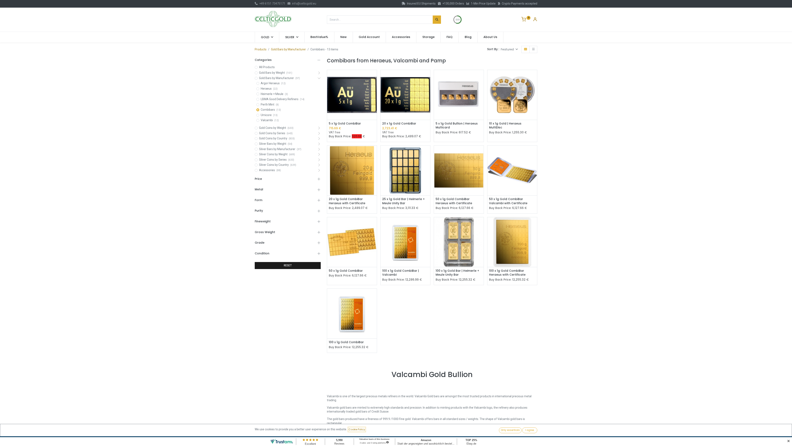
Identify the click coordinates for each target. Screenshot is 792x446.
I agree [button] (529, 430)
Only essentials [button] (510, 430)
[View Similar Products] (374, 76)
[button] (509, 49)
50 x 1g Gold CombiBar (346, 271)
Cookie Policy (357, 429)
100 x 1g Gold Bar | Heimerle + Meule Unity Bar (457, 273)
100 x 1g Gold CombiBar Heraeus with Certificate (507, 273)
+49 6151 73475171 (272, 3)
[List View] (533, 49)
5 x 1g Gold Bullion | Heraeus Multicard (457, 126)
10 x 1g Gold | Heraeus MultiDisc (505, 126)
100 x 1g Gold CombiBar (346, 342)
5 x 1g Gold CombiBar (345, 124)
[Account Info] (535, 19)
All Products (267, 67)
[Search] (437, 19)
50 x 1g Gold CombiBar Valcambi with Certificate (508, 201)
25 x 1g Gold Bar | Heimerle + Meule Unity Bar (403, 201)
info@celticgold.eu (304, 3)
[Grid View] (525, 49)
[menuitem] (319, 37)
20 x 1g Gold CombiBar (399, 124)
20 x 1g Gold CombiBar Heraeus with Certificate (347, 201)
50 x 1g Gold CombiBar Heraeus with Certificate (454, 201)
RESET (288, 265)
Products (260, 49)
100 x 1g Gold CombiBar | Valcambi (400, 273)
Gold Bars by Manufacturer (288, 49)
